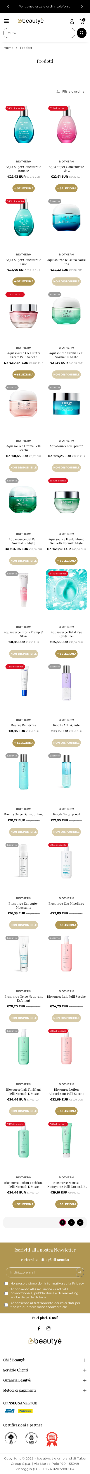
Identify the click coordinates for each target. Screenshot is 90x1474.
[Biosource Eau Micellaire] (66, 860)
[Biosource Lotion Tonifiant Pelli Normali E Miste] (23, 1140)
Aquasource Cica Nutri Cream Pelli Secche (23, 355)
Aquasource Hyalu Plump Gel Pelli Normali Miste (66, 541)
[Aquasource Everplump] (66, 403)
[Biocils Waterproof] (66, 771)
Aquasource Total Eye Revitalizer (66, 634)
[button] (6, 21)
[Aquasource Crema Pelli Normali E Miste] (66, 310)
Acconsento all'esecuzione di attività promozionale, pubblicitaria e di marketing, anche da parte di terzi (44, 1293)
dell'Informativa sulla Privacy (61, 1283)
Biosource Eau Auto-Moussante (24, 905)
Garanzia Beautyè (17, 1380)
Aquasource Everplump (66, 446)
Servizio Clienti (15, 1370)
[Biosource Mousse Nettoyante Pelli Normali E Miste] (66, 1140)
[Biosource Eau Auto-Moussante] (23, 860)
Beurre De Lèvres (23, 725)
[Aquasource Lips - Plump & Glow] (23, 589)
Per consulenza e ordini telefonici (45, 6)
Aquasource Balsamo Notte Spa (66, 262)
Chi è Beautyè (14, 1359)
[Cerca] (82, 33)
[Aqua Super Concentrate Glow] (66, 124)
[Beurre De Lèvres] (23, 682)
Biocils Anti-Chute (66, 725)
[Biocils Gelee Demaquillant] (23, 771)
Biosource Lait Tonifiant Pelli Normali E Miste (23, 1091)
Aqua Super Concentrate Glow (66, 169)
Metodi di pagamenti (19, 1390)
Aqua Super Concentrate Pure (23, 262)
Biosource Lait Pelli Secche (66, 996)
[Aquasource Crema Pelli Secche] (23, 403)
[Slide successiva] (82, 6)
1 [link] (62, 1222)
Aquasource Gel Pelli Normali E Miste (23, 541)
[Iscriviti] (80, 1272)
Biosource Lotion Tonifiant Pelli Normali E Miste (23, 1185)
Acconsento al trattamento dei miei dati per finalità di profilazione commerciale (45, 1305)
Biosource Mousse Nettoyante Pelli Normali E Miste (66, 1185)
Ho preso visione (47, 1283)
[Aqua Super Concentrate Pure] (23, 217)
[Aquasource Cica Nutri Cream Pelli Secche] (23, 310)
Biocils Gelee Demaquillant (23, 814)
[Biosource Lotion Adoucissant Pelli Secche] (66, 1046)
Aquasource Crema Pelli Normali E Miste (66, 355)
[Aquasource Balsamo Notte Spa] (66, 217)
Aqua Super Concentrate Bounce (23, 169)
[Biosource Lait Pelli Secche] (66, 953)
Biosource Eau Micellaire (66, 904)
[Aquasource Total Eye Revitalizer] (66, 589)
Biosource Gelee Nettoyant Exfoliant (24, 998)
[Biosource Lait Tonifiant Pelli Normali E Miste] (23, 1046)
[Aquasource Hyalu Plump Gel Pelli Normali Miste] (66, 496)
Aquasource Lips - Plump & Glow (23, 634)
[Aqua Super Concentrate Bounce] (23, 124)
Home (8, 48)
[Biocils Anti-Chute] (66, 682)
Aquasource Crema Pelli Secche (23, 448)
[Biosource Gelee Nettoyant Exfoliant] (23, 953)
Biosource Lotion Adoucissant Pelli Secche (66, 1091)
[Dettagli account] (72, 21)
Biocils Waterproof (66, 814)
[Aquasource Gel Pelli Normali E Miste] (23, 496)
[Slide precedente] (8, 6)
